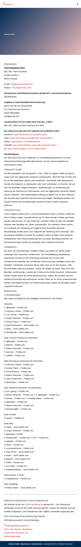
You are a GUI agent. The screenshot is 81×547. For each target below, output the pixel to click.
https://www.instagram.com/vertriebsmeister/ (27, 149)
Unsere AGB (14, 544)
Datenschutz (36, 544)
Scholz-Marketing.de (34, 504)
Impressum (25, 544)
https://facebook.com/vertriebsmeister (30, 134)
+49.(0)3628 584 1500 (21, 88)
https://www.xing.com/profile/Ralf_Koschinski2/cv (31, 138)
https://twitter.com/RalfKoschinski (25, 141)
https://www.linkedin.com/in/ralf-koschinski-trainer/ (35, 145)
